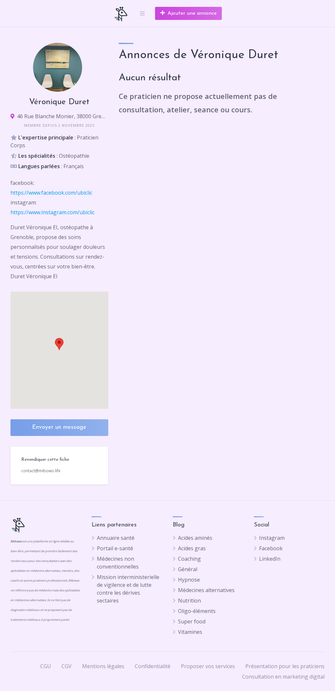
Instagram (272, 537)
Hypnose (189, 579)
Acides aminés (195, 537)
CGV (67, 666)
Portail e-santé (115, 548)
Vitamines (190, 631)
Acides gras (192, 548)
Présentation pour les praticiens (285, 666)
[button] (59, 344)
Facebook (271, 548)
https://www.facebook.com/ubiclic (51, 192)
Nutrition (189, 600)
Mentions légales (103, 666)
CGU (45, 666)
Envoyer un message (59, 427)
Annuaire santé (115, 537)
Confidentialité (152, 666)
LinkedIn (269, 558)
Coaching (189, 558)
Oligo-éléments (197, 611)
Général (187, 569)
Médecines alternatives (206, 590)
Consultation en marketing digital (283, 676)
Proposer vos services (208, 666)
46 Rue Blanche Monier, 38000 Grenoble (62, 116)
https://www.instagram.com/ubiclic (52, 212)
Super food (191, 621)
